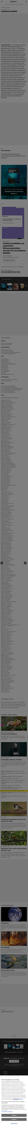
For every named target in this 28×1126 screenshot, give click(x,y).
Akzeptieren (14, 1115)
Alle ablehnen (14, 1119)
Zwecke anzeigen (14, 1123)
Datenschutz (16, 1099)
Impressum (21, 1099)
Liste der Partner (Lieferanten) (6, 1111)
